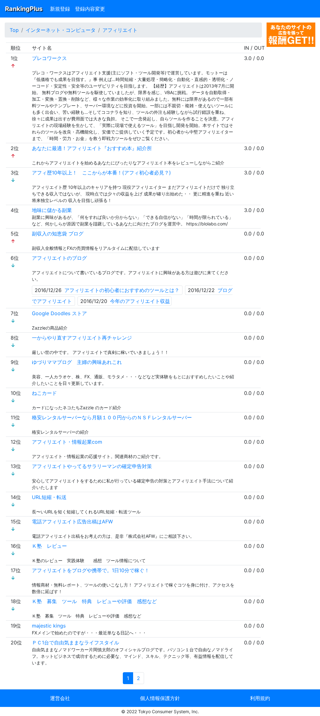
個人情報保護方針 (160, 698)
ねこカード (44, 393)
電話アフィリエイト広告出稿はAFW (72, 521)
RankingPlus (23, 9)
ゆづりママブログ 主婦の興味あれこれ (77, 362)
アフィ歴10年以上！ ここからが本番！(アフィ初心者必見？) (101, 172)
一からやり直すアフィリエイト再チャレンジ (82, 338)
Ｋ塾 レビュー (49, 546)
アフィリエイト (120, 30)
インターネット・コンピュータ (61, 30)
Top (14, 30)
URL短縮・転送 (49, 497)
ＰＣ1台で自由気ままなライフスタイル (75, 642)
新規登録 (60, 9)
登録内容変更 (90, 9)
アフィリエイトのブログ (59, 258)
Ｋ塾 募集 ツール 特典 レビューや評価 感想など (94, 601)
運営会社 (60, 698)
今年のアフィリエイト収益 (140, 301)
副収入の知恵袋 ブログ (57, 233)
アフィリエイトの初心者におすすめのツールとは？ (121, 290)
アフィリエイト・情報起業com (67, 442)
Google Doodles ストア (59, 313)
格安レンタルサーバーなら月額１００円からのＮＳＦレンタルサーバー (112, 417)
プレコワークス (49, 58)
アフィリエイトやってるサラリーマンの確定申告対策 (92, 466)
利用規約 (260, 698)
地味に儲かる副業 (52, 210)
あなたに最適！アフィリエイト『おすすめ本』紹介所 (92, 148)
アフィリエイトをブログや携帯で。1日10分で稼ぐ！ (90, 570)
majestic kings (49, 626)
